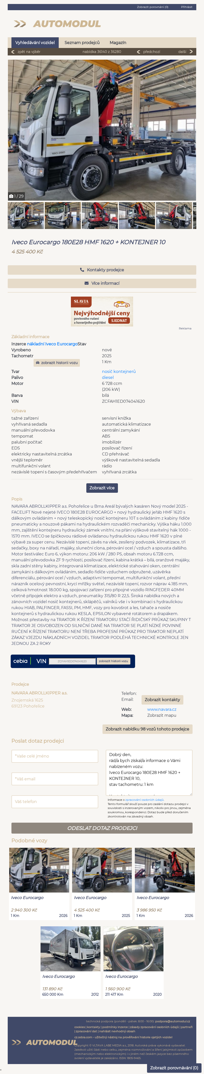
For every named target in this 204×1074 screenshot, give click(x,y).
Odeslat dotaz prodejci (102, 828)
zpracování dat (86, 1031)
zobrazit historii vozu (59, 362)
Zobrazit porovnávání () (174, 1068)
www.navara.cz (161, 709)
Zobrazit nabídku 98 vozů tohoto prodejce (147, 729)
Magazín (118, 42)
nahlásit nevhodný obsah (117, 1031)
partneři (187, 1027)
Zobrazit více (102, 488)
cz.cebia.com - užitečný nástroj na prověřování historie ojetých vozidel (123, 1037)
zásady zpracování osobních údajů (154, 1027)
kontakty (93, 1027)
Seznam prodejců (82, 42)
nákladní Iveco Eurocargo (52, 344)
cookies (79, 1027)
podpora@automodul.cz (172, 1021)
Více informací (105, 283)
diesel (108, 377)
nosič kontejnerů (119, 371)
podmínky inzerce (115, 1027)
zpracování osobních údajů (144, 800)
